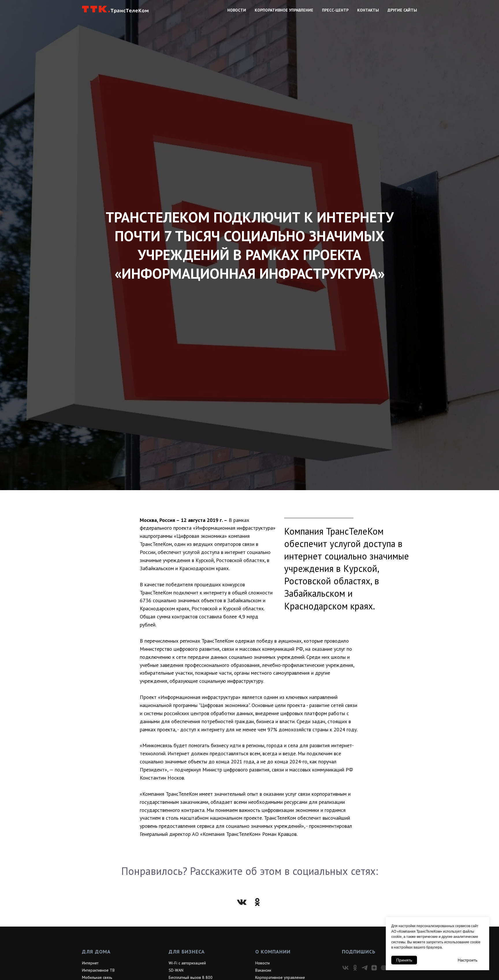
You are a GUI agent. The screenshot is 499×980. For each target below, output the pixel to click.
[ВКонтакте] (241, 902)
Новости (236, 10)
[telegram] (364, 967)
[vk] (345, 967)
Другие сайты (402, 10)
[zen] (374, 967)
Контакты (368, 10)
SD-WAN (176, 970)
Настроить (467, 960)
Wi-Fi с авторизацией (187, 963)
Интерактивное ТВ (98, 970)
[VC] (383, 967)
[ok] (355, 967)
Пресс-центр (335, 10)
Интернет (90, 963)
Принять (404, 960)
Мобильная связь (97, 977)
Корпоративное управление (284, 10)
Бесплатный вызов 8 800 (191, 977)
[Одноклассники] (257, 902)
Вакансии (263, 970)
